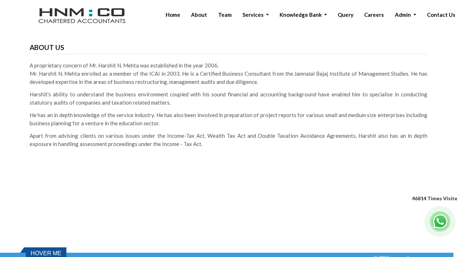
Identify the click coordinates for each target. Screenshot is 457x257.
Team (225, 14)
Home (173, 14)
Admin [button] (403, 14)
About (199, 14)
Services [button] (253, 14)
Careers (374, 14)
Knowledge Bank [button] (301, 14)
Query (345, 14)
